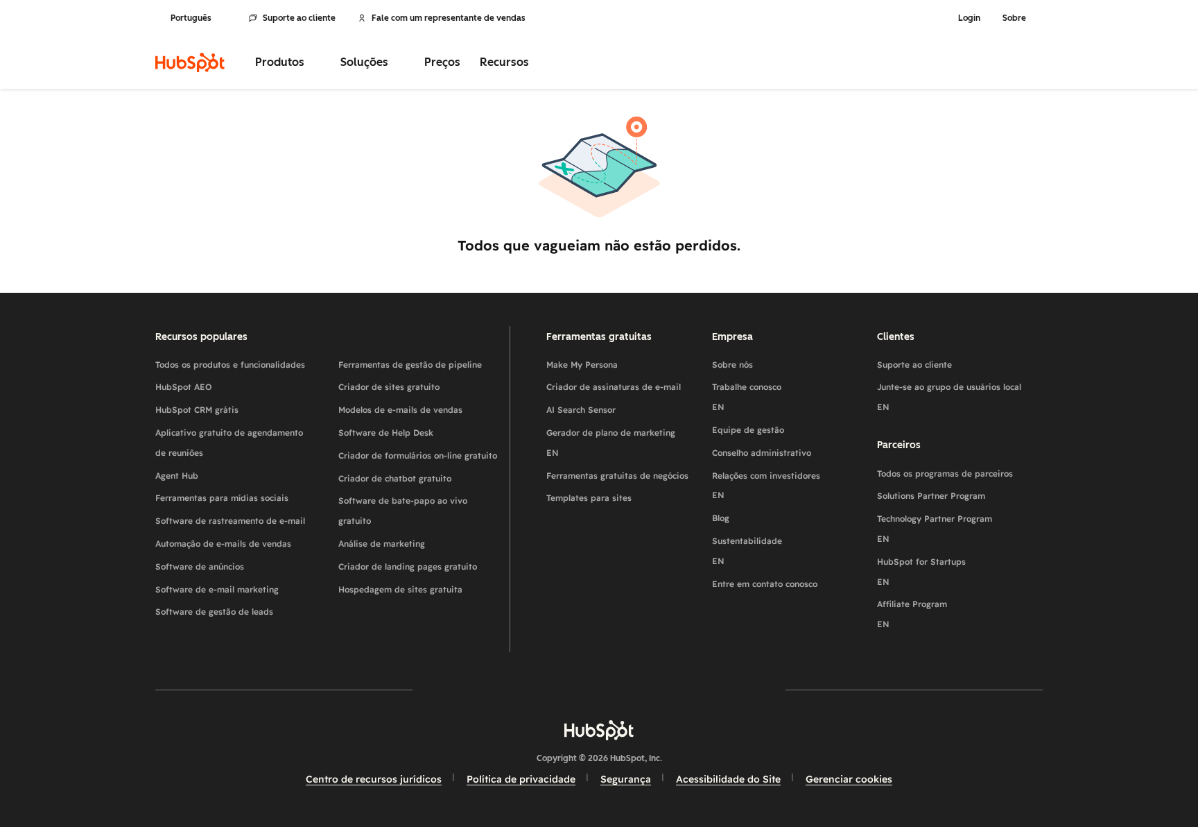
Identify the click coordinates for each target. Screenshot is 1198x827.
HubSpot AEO (183, 387)
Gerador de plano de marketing (610, 442)
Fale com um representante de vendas (449, 18)
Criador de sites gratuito (389, 387)
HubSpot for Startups (921, 571)
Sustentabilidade (747, 551)
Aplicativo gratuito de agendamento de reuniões (229, 442)
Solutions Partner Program (931, 496)
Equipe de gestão (748, 430)
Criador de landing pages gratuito (407, 566)
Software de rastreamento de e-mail (230, 520)
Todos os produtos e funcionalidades (230, 364)
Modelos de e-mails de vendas (400, 409)
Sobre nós (732, 364)
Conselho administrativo (761, 452)
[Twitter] (599, 689)
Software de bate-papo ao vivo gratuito (402, 510)
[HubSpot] (190, 62)
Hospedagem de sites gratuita (400, 589)
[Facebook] (478, 689)
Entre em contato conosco (764, 584)
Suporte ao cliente (299, 18)
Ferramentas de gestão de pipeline (410, 364)
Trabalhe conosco (746, 397)
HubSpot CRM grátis (196, 409)
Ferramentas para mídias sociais (221, 498)
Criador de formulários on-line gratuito (417, 455)
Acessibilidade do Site (728, 779)
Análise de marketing (381, 543)
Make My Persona (582, 364)
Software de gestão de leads (214, 611)
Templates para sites (589, 498)
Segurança (625, 779)
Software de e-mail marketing (217, 589)
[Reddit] (679, 689)
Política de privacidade (521, 779)
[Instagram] (519, 689)
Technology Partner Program (934, 528)
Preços (442, 62)
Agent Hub (176, 475)
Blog (720, 518)
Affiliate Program (912, 614)
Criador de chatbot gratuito (394, 478)
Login (969, 18)
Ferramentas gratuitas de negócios (617, 475)
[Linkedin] (639, 689)
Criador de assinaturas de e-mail (613, 387)
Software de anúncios (199, 566)
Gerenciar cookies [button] (849, 779)
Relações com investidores (766, 485)
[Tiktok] (720, 689)
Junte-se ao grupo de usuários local (949, 397)
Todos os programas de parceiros (945, 473)
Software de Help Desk (385, 432)
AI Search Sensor (581, 409)
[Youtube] (559, 689)
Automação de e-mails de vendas (223, 543)
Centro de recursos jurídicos (374, 779)
